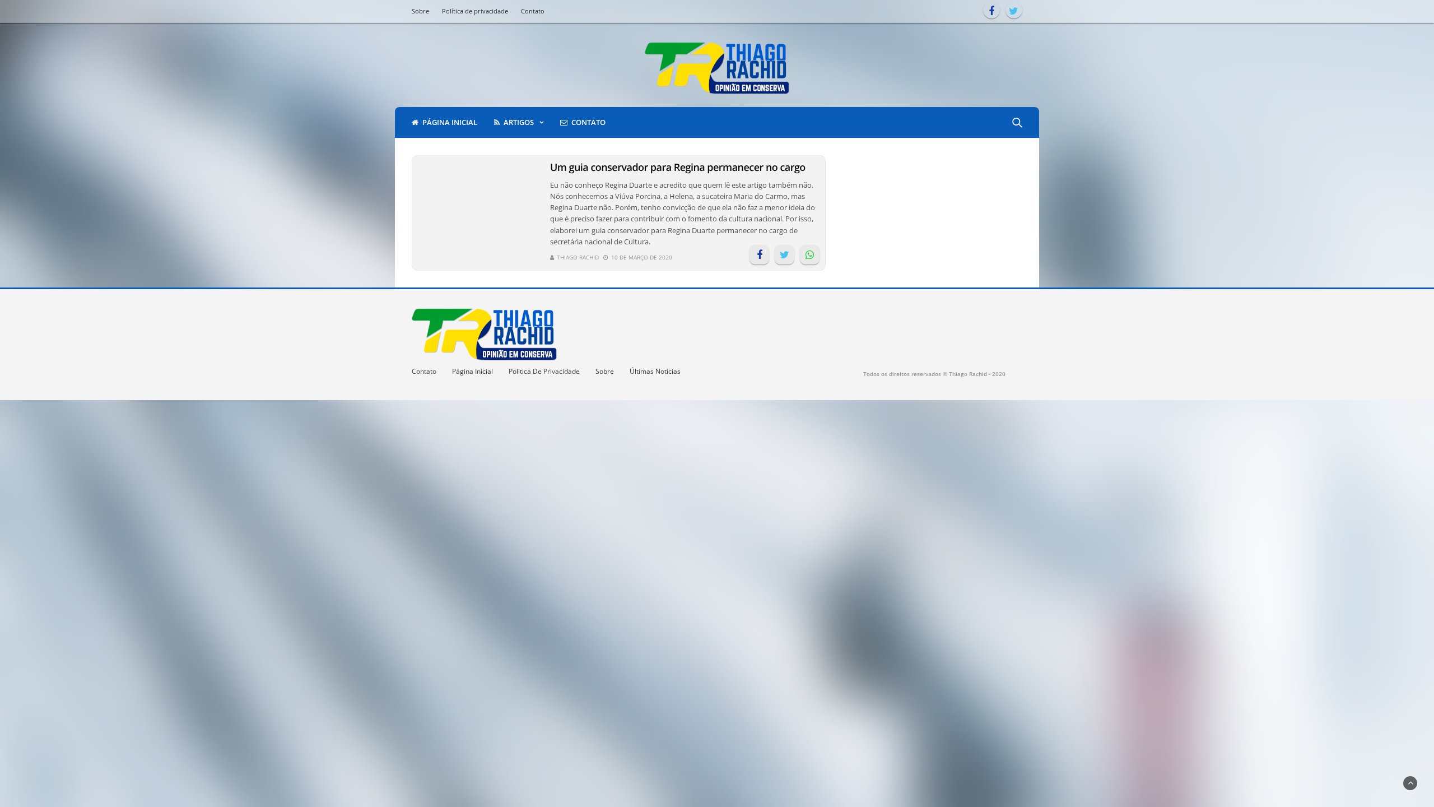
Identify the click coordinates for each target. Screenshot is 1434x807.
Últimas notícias (655, 371)
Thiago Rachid (578, 257)
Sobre (420, 11)
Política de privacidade (475, 11)
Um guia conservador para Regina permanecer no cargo (678, 167)
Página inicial (449, 122)
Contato (532, 11)
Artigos (519, 122)
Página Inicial (472, 371)
